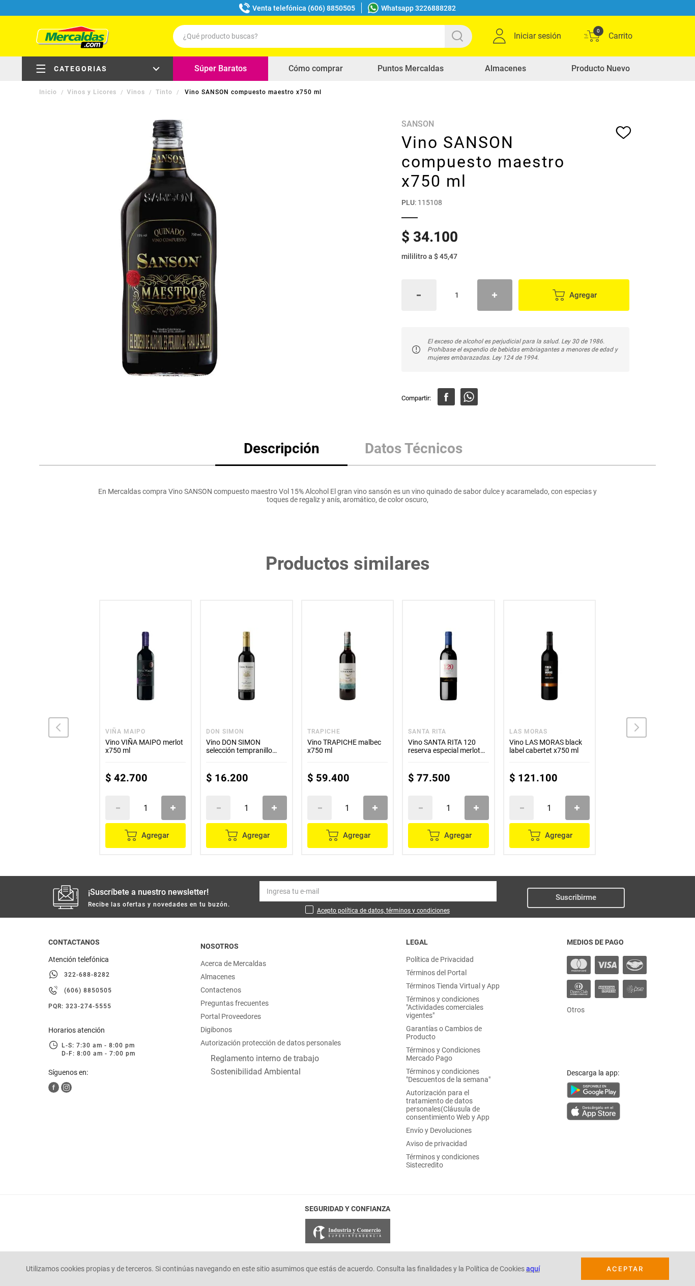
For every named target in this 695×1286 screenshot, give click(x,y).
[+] (494, 295)
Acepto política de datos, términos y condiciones (383, 910)
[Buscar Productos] (459, 36)
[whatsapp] (469, 396)
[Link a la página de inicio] (49, 92)
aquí (533, 1269)
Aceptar (625, 1269)
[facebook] (446, 396)
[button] (58, 727)
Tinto (164, 92)
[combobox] (322, 36)
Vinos (136, 92)
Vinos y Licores (92, 92)
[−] (419, 295)
